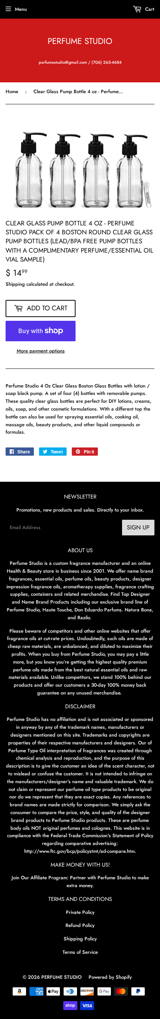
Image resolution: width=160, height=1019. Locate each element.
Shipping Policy (80, 938)
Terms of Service (80, 952)
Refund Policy (80, 925)
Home (12, 91)
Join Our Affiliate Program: (40, 877)
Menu (21, 9)
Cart (149, 9)
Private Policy (80, 912)
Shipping (15, 284)
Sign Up (138, 527)
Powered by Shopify (110, 977)
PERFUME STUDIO (80, 41)
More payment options (41, 350)
